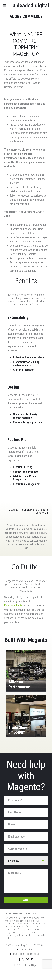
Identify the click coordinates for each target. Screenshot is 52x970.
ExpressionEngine (13, 605)
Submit (26, 900)
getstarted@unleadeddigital (25, 953)
